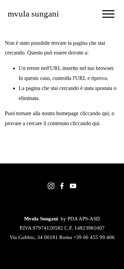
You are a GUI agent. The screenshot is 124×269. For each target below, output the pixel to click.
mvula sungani (33, 13)
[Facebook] (62, 185)
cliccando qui (94, 113)
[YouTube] (73, 185)
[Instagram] (51, 185)
